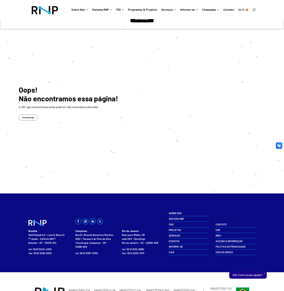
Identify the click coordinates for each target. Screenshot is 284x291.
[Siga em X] (100, 221)
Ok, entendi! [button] (142, 19)
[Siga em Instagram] (85, 221)
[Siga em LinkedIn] (93, 221)
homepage (28, 117)
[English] (243, 9)
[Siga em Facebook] (78, 221)
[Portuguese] (239, 9)
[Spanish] (247, 9)
